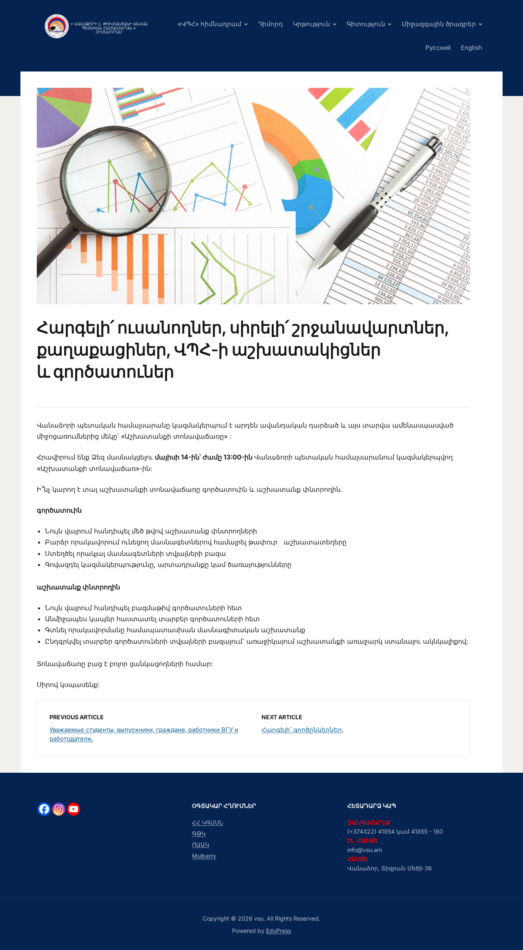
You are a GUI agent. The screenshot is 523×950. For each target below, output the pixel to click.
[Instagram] (58, 809)
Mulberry (204, 855)
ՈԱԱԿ (200, 844)
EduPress (278, 930)
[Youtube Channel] (73, 809)
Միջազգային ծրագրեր (439, 24)
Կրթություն (311, 24)
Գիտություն (365, 24)
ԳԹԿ (199, 833)
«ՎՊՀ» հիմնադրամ (209, 24)
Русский (438, 47)
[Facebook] (44, 809)
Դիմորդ (270, 24)
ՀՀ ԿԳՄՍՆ (207, 822)
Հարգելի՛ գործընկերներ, (303, 730)
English (471, 47)
